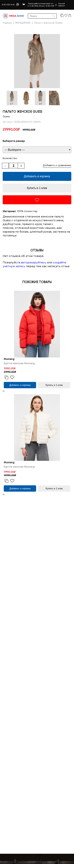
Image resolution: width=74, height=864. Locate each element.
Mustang (9, 359)
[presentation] (3, 391)
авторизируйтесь (33, 262)
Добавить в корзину (37, 176)
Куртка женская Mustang (19, 363)
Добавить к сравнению (57, 165)
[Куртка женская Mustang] (37, 324)
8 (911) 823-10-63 (8, 5)
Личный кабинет (61, 5)
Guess (6, 116)
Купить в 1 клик (37, 188)
